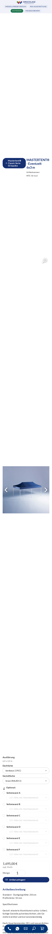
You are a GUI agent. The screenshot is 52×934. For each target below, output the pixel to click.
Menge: (6, 873)
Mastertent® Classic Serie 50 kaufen (14, 163)
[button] (34, 928)
